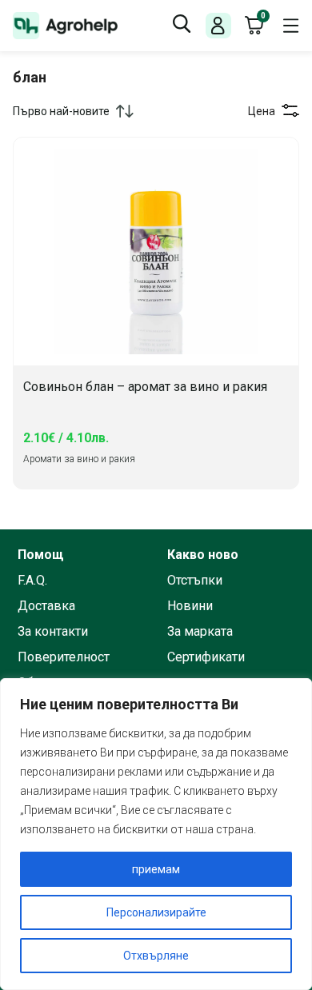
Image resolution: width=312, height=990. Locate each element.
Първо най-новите (61, 111)
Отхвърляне (156, 955)
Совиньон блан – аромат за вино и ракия (145, 387)
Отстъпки (194, 580)
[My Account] (218, 26)
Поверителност (64, 657)
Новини (190, 606)
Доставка (46, 606)
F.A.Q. (32, 580)
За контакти (53, 631)
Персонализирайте (156, 912)
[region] (156, 834)
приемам (156, 869)
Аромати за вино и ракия (79, 459)
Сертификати (206, 657)
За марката (200, 631)
